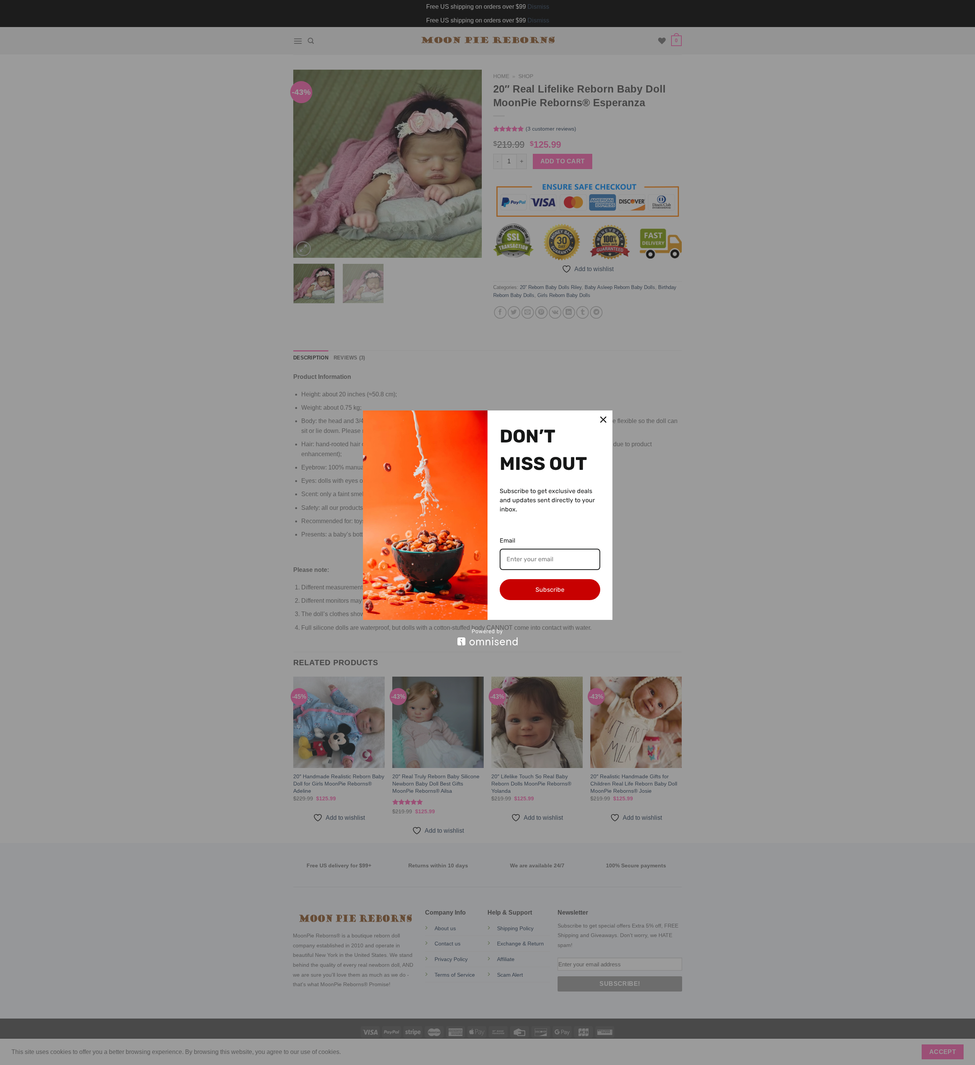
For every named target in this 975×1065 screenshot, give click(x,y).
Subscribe (549, 589)
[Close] (603, 419)
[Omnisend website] (487, 637)
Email (507, 540)
